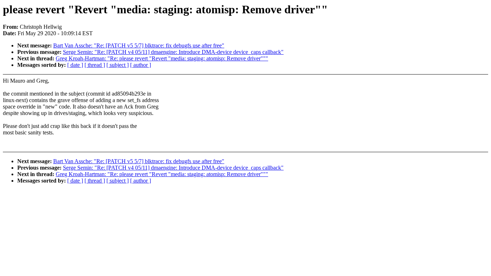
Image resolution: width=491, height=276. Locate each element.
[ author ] (140, 65)
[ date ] (75, 65)
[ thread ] (94, 65)
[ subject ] (117, 65)
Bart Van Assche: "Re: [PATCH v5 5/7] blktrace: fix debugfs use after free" (138, 45)
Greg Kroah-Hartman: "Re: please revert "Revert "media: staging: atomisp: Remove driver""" (162, 58)
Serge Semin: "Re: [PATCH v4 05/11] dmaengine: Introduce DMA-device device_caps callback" (173, 52)
